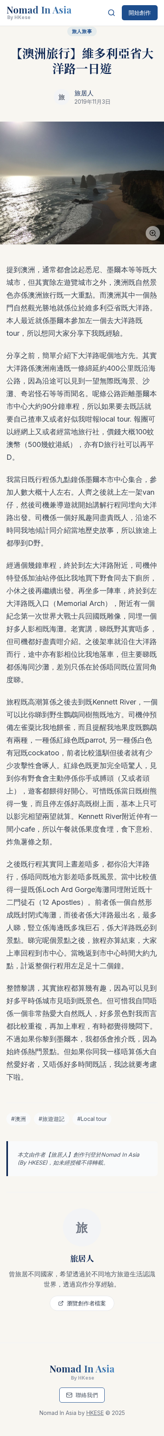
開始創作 (140, 12)
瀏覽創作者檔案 (86, 1303)
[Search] (111, 13)
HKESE (36, 1162)
